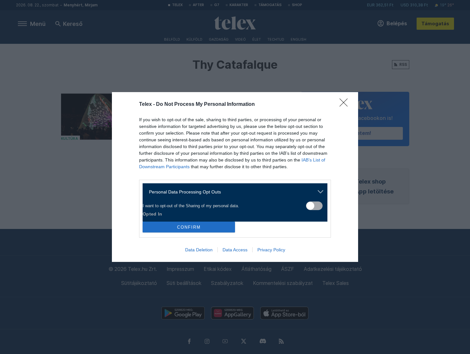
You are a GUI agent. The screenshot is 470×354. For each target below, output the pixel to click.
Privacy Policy (271, 249)
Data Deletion (199, 249)
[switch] (314, 205)
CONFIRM (189, 227)
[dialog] (235, 177)
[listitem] (233, 191)
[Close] (346, 104)
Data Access (235, 249)
